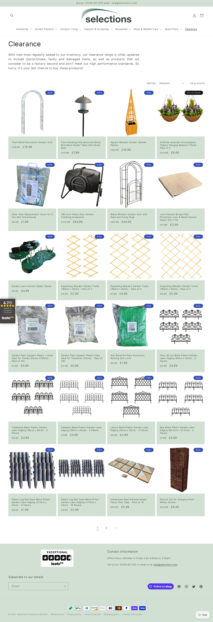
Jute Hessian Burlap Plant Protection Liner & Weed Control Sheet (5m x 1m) (178, 217)
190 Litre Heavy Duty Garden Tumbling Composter (77, 215)
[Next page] (115, 528)
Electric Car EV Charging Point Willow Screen (177, 501)
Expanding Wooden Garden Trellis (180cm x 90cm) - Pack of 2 (179, 287)
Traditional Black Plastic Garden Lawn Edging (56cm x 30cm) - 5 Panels (30, 430)
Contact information (132, 614)
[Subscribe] (64, 586)
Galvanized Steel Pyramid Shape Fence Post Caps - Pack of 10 (128, 501)
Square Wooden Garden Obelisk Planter (128, 143)
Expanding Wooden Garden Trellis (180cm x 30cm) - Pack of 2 (80, 287)
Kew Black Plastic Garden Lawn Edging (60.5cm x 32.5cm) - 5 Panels (177, 430)
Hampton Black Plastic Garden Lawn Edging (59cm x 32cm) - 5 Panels (81, 429)
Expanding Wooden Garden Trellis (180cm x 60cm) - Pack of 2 (129, 287)
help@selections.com (165, 564)
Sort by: (151, 83)
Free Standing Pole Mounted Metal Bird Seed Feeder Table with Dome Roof (81, 145)
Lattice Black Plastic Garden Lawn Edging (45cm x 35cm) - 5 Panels (129, 429)
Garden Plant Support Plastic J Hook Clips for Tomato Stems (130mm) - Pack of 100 (32, 358)
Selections (22, 614)
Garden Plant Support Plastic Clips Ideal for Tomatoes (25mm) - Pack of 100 (82, 358)
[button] (12, 15)
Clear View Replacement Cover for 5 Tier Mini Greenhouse (32, 215)
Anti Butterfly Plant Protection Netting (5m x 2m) (127, 356)
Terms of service (93, 614)
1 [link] (97, 528)
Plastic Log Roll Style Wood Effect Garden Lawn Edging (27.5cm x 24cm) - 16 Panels (80, 502)
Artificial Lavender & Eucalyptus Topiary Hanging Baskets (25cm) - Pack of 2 (179, 145)
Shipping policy (111, 614)
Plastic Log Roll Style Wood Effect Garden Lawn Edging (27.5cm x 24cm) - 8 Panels (31, 502)
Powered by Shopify (38, 614)
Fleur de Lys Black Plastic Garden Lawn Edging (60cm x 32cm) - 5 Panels (179, 358)
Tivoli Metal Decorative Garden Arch (32, 142)
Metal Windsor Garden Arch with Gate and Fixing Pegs (128, 215)
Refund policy (57, 614)
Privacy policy (74, 614)
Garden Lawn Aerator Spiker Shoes (31, 286)
